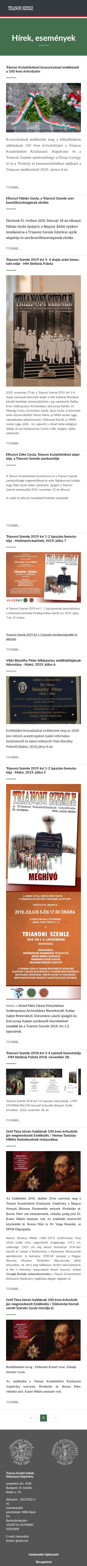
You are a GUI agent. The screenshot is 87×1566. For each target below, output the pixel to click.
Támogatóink (44, 1562)
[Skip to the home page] (21, 8)
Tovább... (13, 187)
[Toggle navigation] (77, 8)
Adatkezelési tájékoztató (44, 1554)
